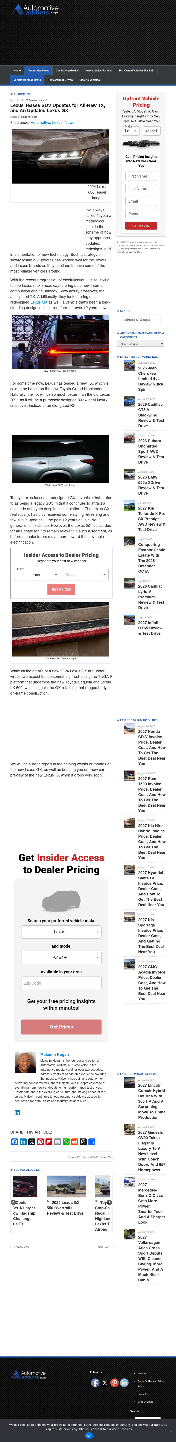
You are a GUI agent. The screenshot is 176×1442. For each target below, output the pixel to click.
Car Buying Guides (67, 70)
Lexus (57, 122)
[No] (170, 1431)
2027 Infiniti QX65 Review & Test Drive (150, 628)
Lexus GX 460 (90, 1157)
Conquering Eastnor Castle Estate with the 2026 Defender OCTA (151, 558)
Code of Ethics (145, 1401)
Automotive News (38, 70)
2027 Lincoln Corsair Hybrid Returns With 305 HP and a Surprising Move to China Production (151, 1101)
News (69, 122)
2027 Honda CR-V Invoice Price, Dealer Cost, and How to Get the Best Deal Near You (152, 747)
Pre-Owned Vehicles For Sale (136, 70)
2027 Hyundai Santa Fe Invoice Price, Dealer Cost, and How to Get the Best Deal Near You (151, 888)
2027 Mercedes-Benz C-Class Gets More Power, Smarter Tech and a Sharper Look (151, 1203)
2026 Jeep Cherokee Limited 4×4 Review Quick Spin (150, 378)
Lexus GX (38, 302)
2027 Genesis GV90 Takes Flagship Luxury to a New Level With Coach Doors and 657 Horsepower (151, 1150)
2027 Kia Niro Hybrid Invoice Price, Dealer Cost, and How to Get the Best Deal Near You (152, 841)
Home (17, 70)
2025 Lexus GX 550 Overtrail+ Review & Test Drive (65, 1208)
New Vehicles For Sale (98, 70)
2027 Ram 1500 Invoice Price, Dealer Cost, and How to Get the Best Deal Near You (152, 794)
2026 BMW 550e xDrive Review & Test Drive (151, 485)
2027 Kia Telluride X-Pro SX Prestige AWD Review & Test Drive (151, 518)
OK (89, 1435)
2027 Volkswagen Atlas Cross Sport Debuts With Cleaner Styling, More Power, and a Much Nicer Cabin (150, 1258)
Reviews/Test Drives (60, 80)
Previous (14, 1202)
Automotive (40, 122)
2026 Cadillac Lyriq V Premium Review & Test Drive (151, 596)
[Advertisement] (115, 35)
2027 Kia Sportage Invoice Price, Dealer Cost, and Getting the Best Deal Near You (151, 935)
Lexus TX (106, 1157)
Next (109, 1202)
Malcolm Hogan (29, 116)
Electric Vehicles (89, 80)
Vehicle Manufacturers (27, 80)
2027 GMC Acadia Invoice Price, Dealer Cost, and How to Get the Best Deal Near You (152, 983)
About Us (142, 1373)
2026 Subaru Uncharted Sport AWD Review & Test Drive (151, 451)
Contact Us (143, 1394)
